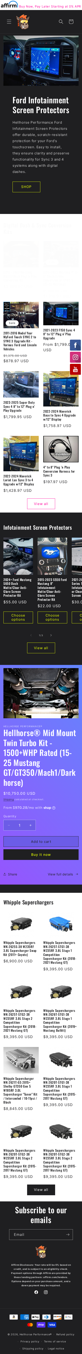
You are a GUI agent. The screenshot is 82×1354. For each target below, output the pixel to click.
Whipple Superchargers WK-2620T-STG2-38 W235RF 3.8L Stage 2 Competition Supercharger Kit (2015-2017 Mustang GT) (19, 1160)
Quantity (9, 816)
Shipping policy (33, 1348)
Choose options (18, 617)
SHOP (26, 187)
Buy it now (41, 854)
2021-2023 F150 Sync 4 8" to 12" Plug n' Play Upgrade (59, 334)
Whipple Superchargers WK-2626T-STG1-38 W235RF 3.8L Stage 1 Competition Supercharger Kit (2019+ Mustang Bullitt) (60, 1020)
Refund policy (65, 1334)
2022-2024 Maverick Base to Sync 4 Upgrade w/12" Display (59, 415)
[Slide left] (31, 635)
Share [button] (12, 874)
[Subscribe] (68, 1234)
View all (41, 504)
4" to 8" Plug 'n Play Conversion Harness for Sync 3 (59, 471)
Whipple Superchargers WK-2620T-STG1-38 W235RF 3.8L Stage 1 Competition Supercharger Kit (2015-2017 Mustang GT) (59, 1088)
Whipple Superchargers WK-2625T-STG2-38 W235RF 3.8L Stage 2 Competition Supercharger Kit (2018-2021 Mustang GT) (19, 1020)
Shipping (8, 799)
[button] (9, 22)
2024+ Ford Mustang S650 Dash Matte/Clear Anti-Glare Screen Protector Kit (17, 588)
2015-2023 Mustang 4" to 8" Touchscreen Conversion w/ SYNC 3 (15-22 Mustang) (60, 278)
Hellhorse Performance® (36, 1334)
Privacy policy (29, 1341)
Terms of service (55, 1341)
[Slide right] (51, 635)
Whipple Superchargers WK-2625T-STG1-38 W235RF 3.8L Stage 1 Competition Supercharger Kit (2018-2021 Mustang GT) (59, 952)
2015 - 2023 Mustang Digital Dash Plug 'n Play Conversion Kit (20, 276)
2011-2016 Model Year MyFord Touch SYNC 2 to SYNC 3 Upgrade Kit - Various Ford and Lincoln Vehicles (20, 341)
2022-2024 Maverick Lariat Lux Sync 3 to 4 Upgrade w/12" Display (18, 480)
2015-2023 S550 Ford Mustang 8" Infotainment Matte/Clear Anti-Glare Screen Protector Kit (52, 589)
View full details (60, 874)
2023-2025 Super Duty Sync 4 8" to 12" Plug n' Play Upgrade (19, 406)
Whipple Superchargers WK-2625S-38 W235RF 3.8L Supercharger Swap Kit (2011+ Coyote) (20, 949)
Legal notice (56, 1348)
